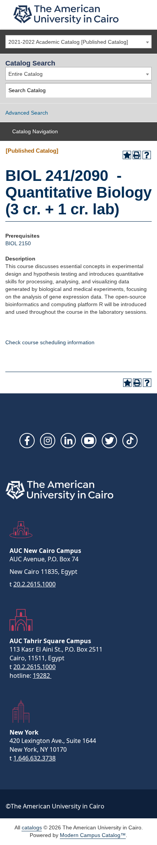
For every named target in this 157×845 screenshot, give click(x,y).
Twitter (109, 440)
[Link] (130, 440)
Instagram (47, 440)
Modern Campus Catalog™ (93, 835)
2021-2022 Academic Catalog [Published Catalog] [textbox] (68, 42)
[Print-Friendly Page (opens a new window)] (137, 155)
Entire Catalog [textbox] (25, 74)
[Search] (145, 90)
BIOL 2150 (18, 243)
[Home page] (66, 14)
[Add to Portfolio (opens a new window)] (127, 155)
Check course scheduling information (50, 342)
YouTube (88, 440)
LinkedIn (68, 440)
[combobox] (78, 41)
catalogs (32, 827)
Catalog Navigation (35, 131)
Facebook (27, 440)
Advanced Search (26, 113)
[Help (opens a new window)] (147, 155)
